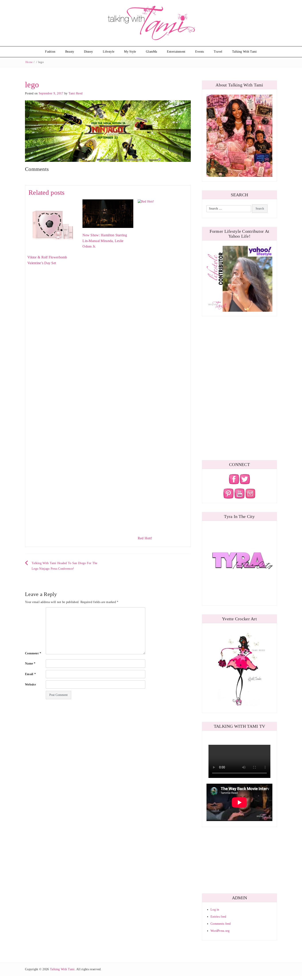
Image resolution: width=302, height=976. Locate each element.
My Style (130, 51)
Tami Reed (76, 93)
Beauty (69, 51)
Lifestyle (109, 51)
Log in (214, 909)
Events (199, 51)
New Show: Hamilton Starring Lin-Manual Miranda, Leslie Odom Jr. (104, 240)
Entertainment (176, 51)
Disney (88, 51)
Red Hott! (145, 538)
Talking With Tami (244, 51)
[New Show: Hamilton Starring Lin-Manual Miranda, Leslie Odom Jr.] (107, 213)
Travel (218, 51)
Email (30, 674)
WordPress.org (220, 930)
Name (30, 663)
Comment (33, 653)
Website (30, 684)
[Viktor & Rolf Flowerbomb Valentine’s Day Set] (52, 224)
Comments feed (220, 923)
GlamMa (151, 51)
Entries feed (218, 916)
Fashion (50, 51)
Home (29, 62)
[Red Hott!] (163, 365)
